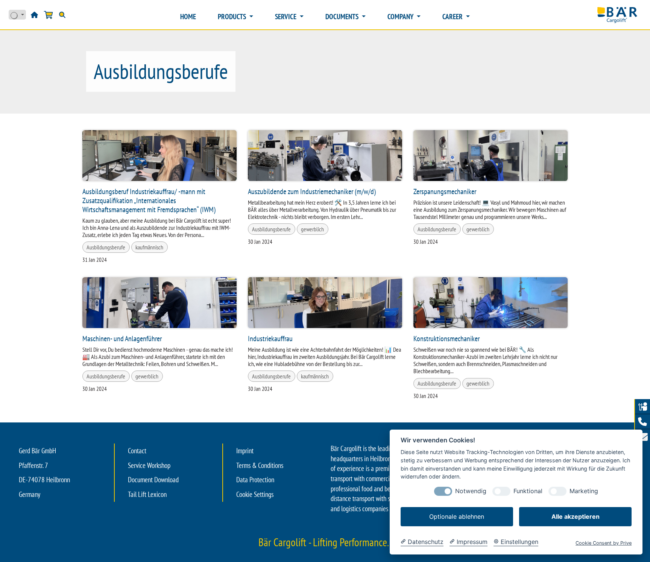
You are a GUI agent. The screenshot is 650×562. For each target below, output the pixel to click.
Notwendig (470, 491)
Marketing (584, 491)
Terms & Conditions (259, 465)
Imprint (245, 450)
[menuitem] (188, 17)
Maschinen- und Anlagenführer (122, 338)
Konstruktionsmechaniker (446, 338)
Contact (137, 450)
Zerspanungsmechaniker (444, 191)
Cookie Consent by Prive (604, 543)
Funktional (527, 491)
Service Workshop (149, 465)
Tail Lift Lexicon (147, 494)
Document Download (153, 479)
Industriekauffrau (270, 338)
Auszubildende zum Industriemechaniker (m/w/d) (312, 191)
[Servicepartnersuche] (642, 406)
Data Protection (255, 479)
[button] (642, 421)
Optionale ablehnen (456, 516)
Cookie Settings (254, 494)
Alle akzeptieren (575, 516)
